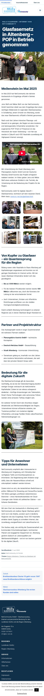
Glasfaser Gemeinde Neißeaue (16, 41)
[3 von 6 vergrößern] (18, 219)
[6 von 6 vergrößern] (39, 234)
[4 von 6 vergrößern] (39, 219)
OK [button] (36, 690)
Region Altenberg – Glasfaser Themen (18, 54)
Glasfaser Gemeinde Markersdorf (17, 36)
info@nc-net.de (6, 634)
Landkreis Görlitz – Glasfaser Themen (18, 28)
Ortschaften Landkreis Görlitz (15, 32)
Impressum (5, 675)
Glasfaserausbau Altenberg (14, 50)
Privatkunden (5, 2)
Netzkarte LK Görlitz (11, 68)
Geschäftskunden (22, 2)
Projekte (7, 64)
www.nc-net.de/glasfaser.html (21, 196)
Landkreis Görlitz (7, 645)
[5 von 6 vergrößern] (18, 234)
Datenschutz (6, 679)
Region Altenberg (7, 649)
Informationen (6, 658)
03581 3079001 (6, 631)
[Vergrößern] (40, 424)
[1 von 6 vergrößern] (18, 204)
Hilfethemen (5, 662)
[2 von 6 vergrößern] (39, 204)
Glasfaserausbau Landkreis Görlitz (17, 24)
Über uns (37, 2)
